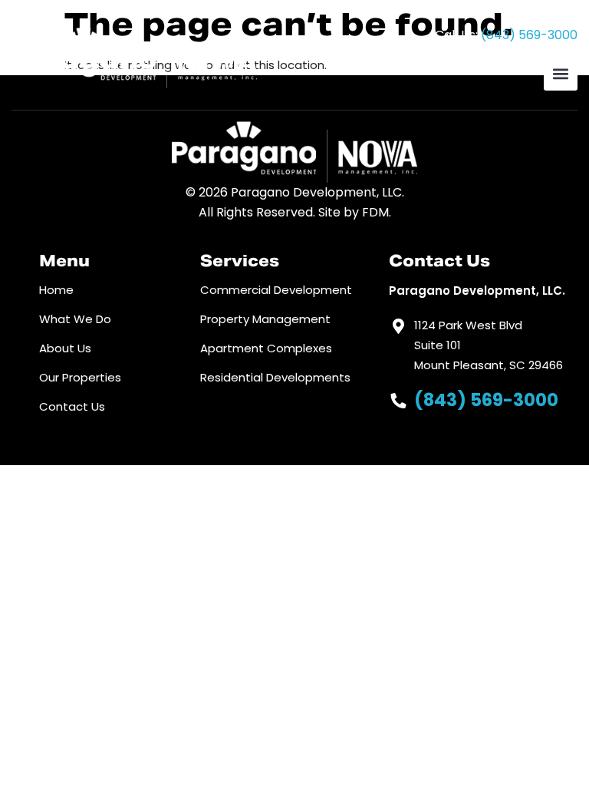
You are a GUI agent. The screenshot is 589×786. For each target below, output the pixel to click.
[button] (560, 74)
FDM (375, 212)
